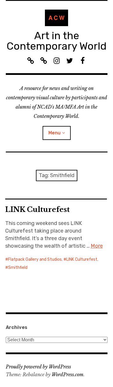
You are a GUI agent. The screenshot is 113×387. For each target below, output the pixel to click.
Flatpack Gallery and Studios (35, 259)
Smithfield (18, 267)
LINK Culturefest (37, 209)
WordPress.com (67, 374)
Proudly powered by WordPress (38, 367)
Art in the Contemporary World (57, 40)
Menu (54, 133)
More (97, 246)
